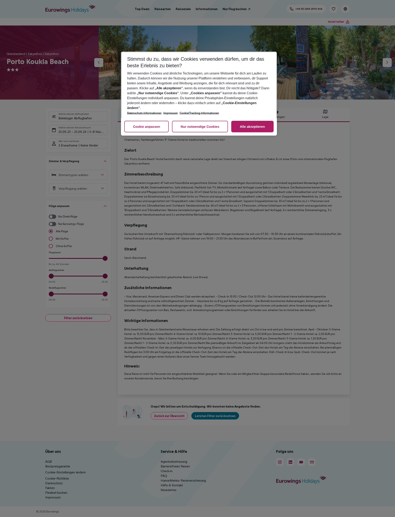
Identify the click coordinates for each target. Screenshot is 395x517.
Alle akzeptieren (252, 127)
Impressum (170, 113)
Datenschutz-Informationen (144, 113)
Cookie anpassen (146, 127)
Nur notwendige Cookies (200, 127)
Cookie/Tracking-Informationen (199, 113)
